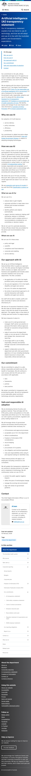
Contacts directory (7, 678)
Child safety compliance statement (15, 600)
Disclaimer (4, 694)
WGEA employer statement (13, 623)
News (4, 644)
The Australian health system (10, 554)
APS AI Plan (19, 97)
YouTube (4, 728)
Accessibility (5, 690)
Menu (6, 10)
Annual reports (8, 571)
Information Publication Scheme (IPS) (13, 587)
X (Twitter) (4, 726)
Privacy (3, 697)
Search (26, 10)
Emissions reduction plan (12, 608)
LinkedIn (3, 724)
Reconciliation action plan (12, 613)
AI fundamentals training (14, 164)
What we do (6, 640)
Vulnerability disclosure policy (10, 706)
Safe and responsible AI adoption (14, 65)
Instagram (4, 730)
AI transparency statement (13, 596)
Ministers (4, 667)
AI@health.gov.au (19, 522)
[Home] (15, 4)
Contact (6, 68)
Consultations (5, 719)
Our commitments (8, 592)
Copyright (4, 692)
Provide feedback (9, 747)
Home (5, 14)
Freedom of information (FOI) (11, 583)
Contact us (5, 635)
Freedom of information (8, 674)
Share (19, 45)
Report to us (7, 631)
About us (4, 665)
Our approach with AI (10, 60)
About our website (7, 688)
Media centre (5, 715)
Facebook (4, 721)
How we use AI (8, 58)
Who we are (6, 558)
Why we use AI (8, 55)
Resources (5, 652)
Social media (5, 701)
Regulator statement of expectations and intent (17, 617)
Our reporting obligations (10, 627)
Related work (6, 648)
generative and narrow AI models (16, 185)
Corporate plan (8, 579)
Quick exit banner (6, 699)
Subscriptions (5, 703)
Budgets (6, 575)
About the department (9, 540)
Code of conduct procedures (13, 604)
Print (12, 45)
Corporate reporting (8, 567)
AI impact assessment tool (18, 108)
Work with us (6, 562)
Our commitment (9, 63)
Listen (5, 45)
